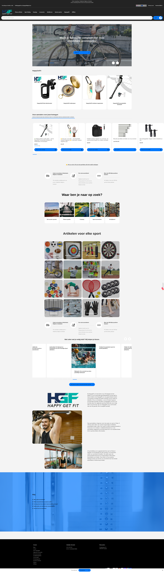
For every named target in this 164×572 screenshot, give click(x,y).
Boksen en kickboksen (91, 255)
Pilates (72, 294)
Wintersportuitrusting (91, 313)
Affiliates (35, 564)
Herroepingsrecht (36, 559)
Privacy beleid (36, 557)
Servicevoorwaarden (37, 554)
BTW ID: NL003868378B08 (71, 549)
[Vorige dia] (113, 62)
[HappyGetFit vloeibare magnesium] (94, 92)
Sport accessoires (97, 219)
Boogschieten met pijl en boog (72, 255)
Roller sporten (110, 294)
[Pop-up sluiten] (162, 570)
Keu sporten (54, 294)
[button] (141, 6)
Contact (34, 549)
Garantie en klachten (37, 560)
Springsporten (53, 313)
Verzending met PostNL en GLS (7, 5)
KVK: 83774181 (69, 547)
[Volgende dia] (117, 62)
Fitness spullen (67, 219)
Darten (110, 255)
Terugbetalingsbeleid (37, 555)
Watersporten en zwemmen (72, 313)
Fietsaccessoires (54, 274)
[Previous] (125, 339)
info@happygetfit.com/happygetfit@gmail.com (23, 5)
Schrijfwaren (112, 219)
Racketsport (91, 294)
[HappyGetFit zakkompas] (69, 92)
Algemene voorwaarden (37, 552)
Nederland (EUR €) (158, 5)
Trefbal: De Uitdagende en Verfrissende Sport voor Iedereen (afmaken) (88, 348)
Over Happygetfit (36, 550)
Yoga (110, 313)
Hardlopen (110, 274)
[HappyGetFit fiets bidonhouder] (44, 92)
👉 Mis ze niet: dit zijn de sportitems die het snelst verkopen (82, 164)
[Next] (129, 339)
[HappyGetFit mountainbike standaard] (119, 92)
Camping (82, 219)
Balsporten (53, 255)
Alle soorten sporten (52, 219)
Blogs (34, 547)
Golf (73, 274)
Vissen (91, 274)
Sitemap (34, 562)
